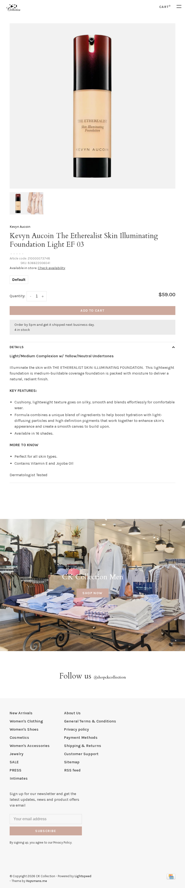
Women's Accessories (30, 745)
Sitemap (71, 762)
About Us (72, 713)
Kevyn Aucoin (20, 227)
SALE (14, 762)
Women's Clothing (26, 721)
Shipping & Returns (82, 745)
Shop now (92, 593)
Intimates (19, 778)
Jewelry (16, 754)
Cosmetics (19, 737)
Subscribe (45, 831)
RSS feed (72, 770)
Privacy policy (76, 729)
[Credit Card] (171, 878)
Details (17, 347)
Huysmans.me (36, 881)
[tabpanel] (92, 106)
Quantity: (17, 296)
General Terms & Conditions (90, 721)
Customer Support (81, 754)
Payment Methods (81, 737)
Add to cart (92, 310)
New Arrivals (21, 713)
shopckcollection (109, 677)
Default (19, 279)
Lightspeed (82, 876)
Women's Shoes (24, 729)
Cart (165, 7)
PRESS (15, 770)
